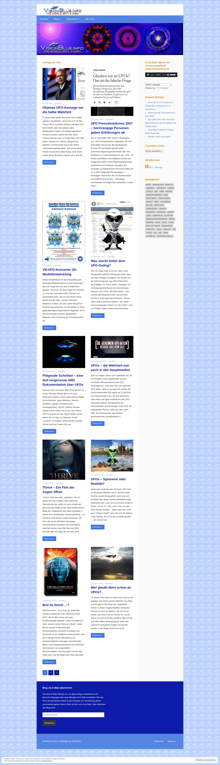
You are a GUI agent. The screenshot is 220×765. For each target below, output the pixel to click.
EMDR (162, 191)
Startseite (44, 19)
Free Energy (151, 198)
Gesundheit (165, 202)
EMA (156, 191)
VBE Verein (90, 19)
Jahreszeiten (151, 209)
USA (160, 233)
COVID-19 (149, 191)
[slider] (173, 74)
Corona (171, 188)
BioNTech (169, 185)
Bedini (148, 185)
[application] (161, 74)
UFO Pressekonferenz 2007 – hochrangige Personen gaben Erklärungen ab (112, 128)
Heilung (149, 205)
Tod (174, 229)
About (56, 19)
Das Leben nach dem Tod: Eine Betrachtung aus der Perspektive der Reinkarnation (161, 123)
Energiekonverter (154, 195)
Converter (161, 188)
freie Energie (164, 198)
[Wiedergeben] (148, 75)
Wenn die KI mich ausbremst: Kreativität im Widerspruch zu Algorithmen (159, 105)
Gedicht (149, 202)
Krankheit (161, 212)
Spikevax (167, 229)
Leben (148, 215)
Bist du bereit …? (56, 605)
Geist (156, 202)
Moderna (150, 222)
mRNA (164, 222)
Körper (170, 212)
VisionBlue (58, 103)
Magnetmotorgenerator (156, 219)
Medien (172, 219)
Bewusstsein (158, 185)
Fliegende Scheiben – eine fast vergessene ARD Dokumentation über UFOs (63, 380)
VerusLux (172, 741)
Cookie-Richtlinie (46, 761)
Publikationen (72, 19)
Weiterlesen (48, 162)
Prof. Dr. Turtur (153, 226)
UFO (155, 233)
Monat (158, 222)
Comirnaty (150, 188)
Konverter (150, 212)
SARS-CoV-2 (150, 229)
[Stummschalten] (168, 75)
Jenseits (162, 209)
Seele (159, 229)
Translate (164, 88)
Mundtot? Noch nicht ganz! (159, 137)
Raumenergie (167, 226)
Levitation (168, 215)
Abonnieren (49, 723)
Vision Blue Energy (165, 236)
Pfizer (171, 222)
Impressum (159, 741)
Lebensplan (157, 215)
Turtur (149, 233)
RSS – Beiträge (155, 167)
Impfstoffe (159, 205)
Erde (166, 195)
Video (165, 233)
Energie (169, 191)
